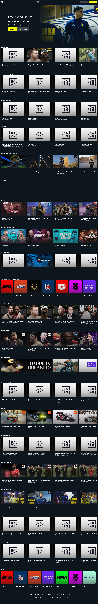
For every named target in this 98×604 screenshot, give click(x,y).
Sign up (93, 2)
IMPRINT (69, 594)
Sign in (84, 2)
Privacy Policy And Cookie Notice (55, 594)
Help (31, 594)
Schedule (17, 2)
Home (9, 2)
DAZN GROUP (37, 597)
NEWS (45, 597)
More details (38, 2)
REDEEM (51, 597)
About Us (58, 597)
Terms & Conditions (39, 594)
